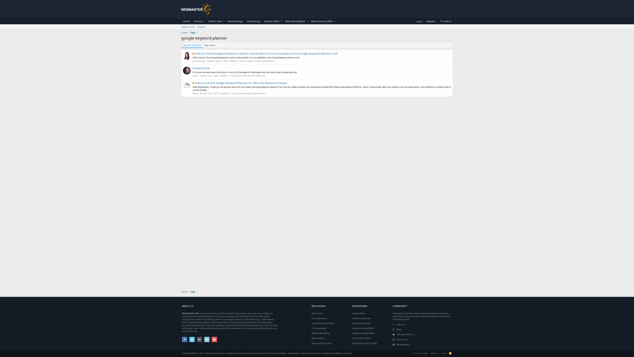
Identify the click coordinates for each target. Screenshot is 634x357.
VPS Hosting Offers (361, 338)
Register (201, 26)
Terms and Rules (420, 353)
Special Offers (272, 21)
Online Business (319, 318)
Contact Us (402, 339)
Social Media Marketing (323, 323)
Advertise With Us (405, 334)
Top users (209, 45)
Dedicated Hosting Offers (364, 343)
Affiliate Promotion (361, 318)
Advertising (253, 21)
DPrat (195, 93)
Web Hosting (318, 338)
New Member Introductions (251, 75)
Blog (399, 329)
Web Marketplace (295, 21)
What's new (215, 21)
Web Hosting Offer (361, 323)
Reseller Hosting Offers (363, 333)
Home (186, 21)
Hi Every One (201, 68)
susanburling (199, 61)
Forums (198, 21)
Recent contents (192, 45)
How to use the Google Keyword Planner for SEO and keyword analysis (241, 83)
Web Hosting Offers (322, 21)
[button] (205, 21)
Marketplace (403, 344)
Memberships (235, 21)
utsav (195, 75)
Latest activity (188, 26)
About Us (401, 324)
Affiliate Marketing (321, 333)
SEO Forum (317, 313)
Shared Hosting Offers (363, 328)
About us (435, 353)
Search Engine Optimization (261, 61)
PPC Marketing (319, 328)
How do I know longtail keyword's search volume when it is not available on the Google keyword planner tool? (266, 53)
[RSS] (450, 353)
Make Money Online (321, 343)
